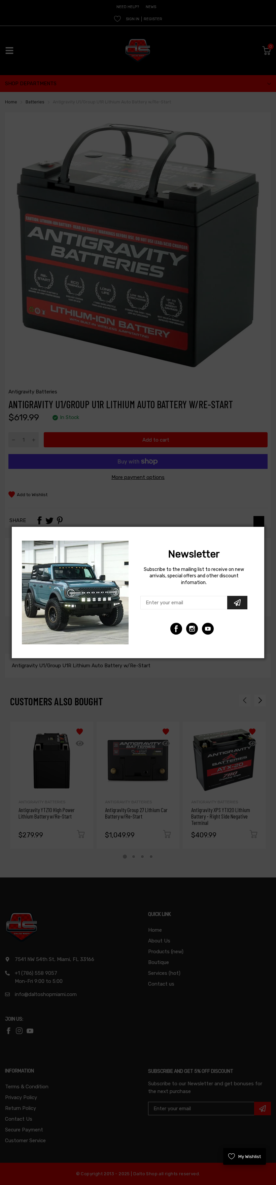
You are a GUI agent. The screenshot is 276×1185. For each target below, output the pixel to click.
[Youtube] (192, 629)
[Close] (258, 521)
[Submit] (237, 602)
